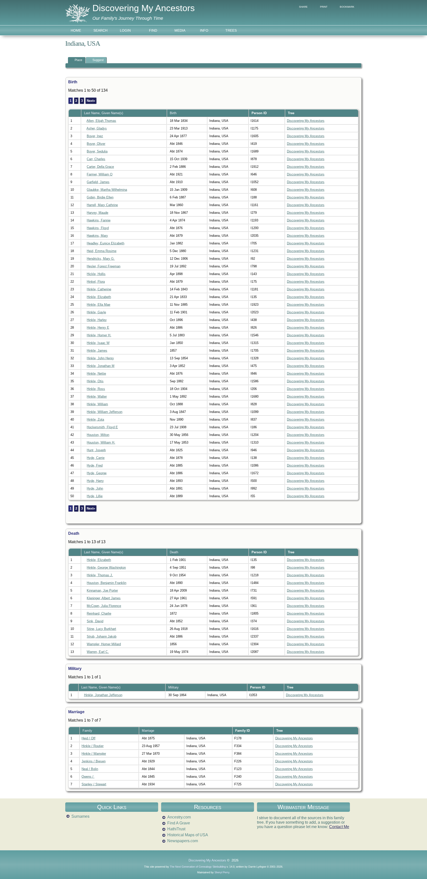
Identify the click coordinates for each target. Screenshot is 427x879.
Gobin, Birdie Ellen (100, 197)
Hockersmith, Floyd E (102, 427)
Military (174, 687)
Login (125, 30)
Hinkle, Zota (95, 419)
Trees (231, 30)
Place (78, 60)
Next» (91, 101)
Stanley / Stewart (94, 784)
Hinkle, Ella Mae (98, 304)
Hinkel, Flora (96, 281)
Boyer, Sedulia (97, 151)
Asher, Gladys (96, 128)
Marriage (148, 730)
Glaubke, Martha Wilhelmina (107, 190)
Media (179, 30)
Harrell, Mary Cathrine (102, 205)
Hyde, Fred (95, 465)
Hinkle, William (97, 404)
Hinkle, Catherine (99, 289)
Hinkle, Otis (95, 381)
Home (76, 30)
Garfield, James (98, 182)
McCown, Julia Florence (104, 606)
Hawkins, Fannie (98, 220)
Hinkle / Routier (93, 746)
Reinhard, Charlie (99, 613)
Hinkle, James (97, 350)
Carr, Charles (96, 159)
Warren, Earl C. (98, 652)
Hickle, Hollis (96, 274)
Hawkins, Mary (97, 235)
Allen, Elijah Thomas (101, 121)
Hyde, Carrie (96, 458)
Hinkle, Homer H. (99, 335)
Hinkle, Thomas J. (100, 575)
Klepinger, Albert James (104, 598)
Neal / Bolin (90, 769)
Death (174, 552)
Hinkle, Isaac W (98, 343)
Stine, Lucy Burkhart (101, 629)
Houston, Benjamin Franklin (106, 583)
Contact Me (339, 827)
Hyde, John (95, 488)
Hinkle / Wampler (94, 753)
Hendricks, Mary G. (101, 258)
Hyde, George (97, 473)
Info (204, 30)
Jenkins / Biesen (94, 761)
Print (323, 6)
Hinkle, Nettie (96, 373)
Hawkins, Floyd (98, 228)
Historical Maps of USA (187, 835)
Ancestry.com (179, 817)
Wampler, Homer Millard (104, 644)
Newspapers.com (182, 841)
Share (303, 6)
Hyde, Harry (95, 481)
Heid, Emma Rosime (101, 251)
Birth (173, 113)
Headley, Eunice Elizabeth (105, 243)
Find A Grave (178, 823)
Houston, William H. (101, 442)
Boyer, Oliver (96, 144)
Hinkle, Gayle (96, 312)
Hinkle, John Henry (100, 358)
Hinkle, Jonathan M (100, 366)
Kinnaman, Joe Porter (102, 590)
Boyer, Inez (95, 136)
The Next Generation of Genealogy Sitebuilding (198, 866)
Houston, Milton (98, 435)
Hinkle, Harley (97, 320)
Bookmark (347, 6)
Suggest (98, 60)
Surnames (80, 816)
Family (88, 730)
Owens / (88, 776)
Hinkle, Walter (97, 396)
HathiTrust (176, 829)
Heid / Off (88, 738)
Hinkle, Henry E (98, 327)
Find (153, 30)
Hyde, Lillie (95, 496)
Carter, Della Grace (100, 167)
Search (100, 30)
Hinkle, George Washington (106, 567)
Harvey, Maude (97, 212)
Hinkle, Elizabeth (99, 297)
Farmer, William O (99, 174)
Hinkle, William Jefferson (104, 412)
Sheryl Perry (221, 872)
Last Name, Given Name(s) (104, 113)
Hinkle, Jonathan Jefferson (103, 695)
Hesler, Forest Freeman (103, 266)
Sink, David (95, 621)
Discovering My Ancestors (143, 8)
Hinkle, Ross (96, 389)
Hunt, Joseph (96, 450)
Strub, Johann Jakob (101, 636)
